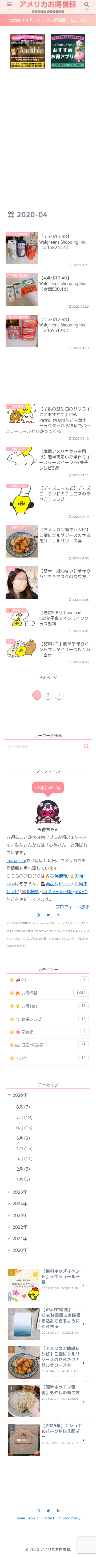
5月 (22, 1138)
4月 (23, 1148)
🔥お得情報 (56, 876)
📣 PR (50, 980)
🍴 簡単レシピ (50, 1019)
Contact (48, 1518)
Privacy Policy (69, 1518)
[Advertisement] (48, 130)
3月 (23, 1159)
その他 (81, 891)
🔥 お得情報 (50, 993)
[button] (86, 746)
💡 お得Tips (50, 1006)
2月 (22, 1169)
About (33, 1518)
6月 (23, 1128)
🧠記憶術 (30, 891)
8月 (22, 1107)
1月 (22, 1179)
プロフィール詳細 (72, 907)
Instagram (16, 861)
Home (20, 1518)
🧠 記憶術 (50, 1032)
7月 (23, 1117)
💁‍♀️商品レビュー (56, 884)
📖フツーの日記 (57, 891)
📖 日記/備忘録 (50, 1045)
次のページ (48, 677)
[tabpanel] (27, 51)
